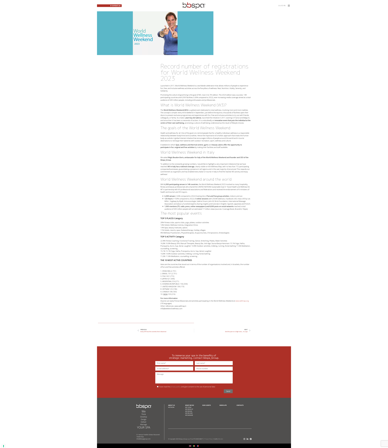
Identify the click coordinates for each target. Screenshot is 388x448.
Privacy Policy (208, 439)
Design (143, 419)
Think (143, 414)
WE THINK (188, 407)
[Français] (284, 5)
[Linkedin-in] (247, 439)
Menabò (220, 439)
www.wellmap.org (242, 301)
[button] (289, 5)
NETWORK (171, 407)
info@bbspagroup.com (143, 439)
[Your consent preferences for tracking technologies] (3, 446)
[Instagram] (244, 439)
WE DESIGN (188, 411)
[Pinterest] (251, 439)
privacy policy (175, 386)
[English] (279, 5)
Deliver (143, 422)
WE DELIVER (188, 413)
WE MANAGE (189, 415)
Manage (143, 424)
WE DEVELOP (189, 409)
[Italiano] (282, 5)
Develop (143, 417)
